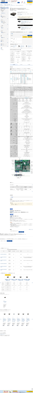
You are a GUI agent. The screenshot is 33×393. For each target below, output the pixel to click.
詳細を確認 (21, 14)
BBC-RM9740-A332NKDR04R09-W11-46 (4, 269)
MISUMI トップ (1, 4)
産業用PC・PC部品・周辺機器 (7, 4)
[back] (0, 282)
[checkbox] (4, 11)
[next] (32, 282)
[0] (21, 2)
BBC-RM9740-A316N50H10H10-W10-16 (4, 257)
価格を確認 (30, 35)
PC (11, 4)
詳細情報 (29, 64)
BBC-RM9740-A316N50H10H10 (3, 254)
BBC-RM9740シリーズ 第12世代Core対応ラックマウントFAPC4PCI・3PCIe (7, 5)
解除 (7, 18)
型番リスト (22, 64)
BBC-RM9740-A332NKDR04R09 (4, 263)
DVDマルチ (3, 41)
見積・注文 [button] (30, 2)
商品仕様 (14, 64)
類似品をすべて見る (31, 229)
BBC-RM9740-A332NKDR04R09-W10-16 (4, 266)
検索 (18, 2)
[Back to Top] (32, 389)
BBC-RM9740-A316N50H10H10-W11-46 (4, 260)
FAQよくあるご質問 (11, 211)
